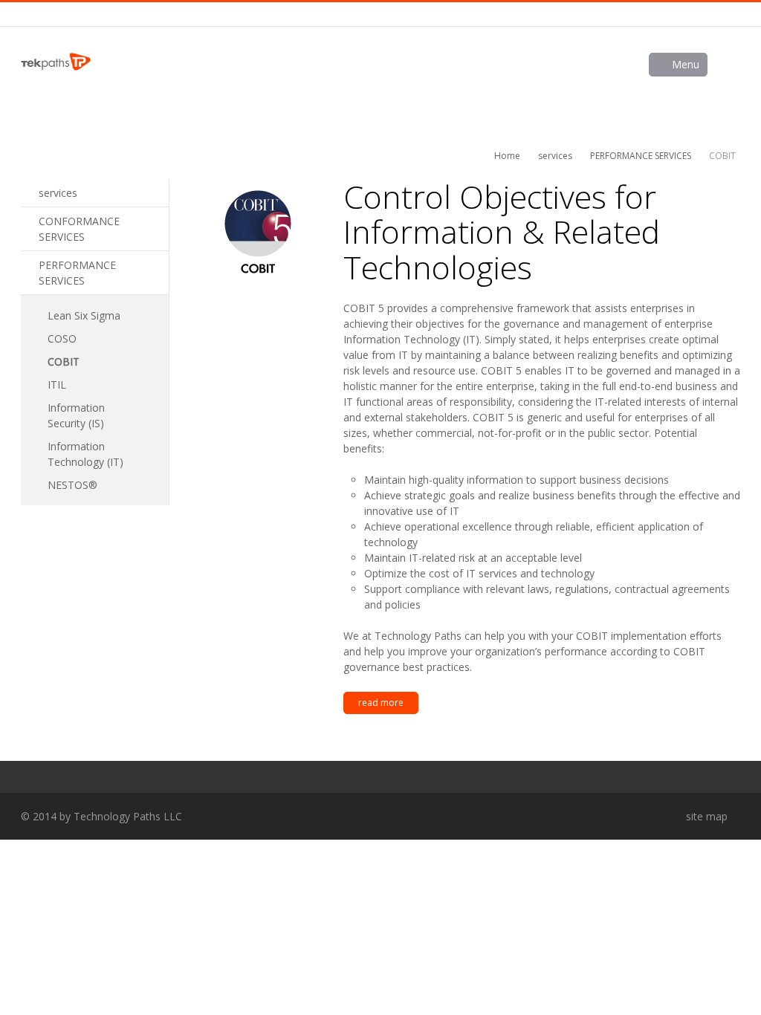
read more (381, 702)
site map (707, 816)
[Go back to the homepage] (56, 62)
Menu (685, 64)
